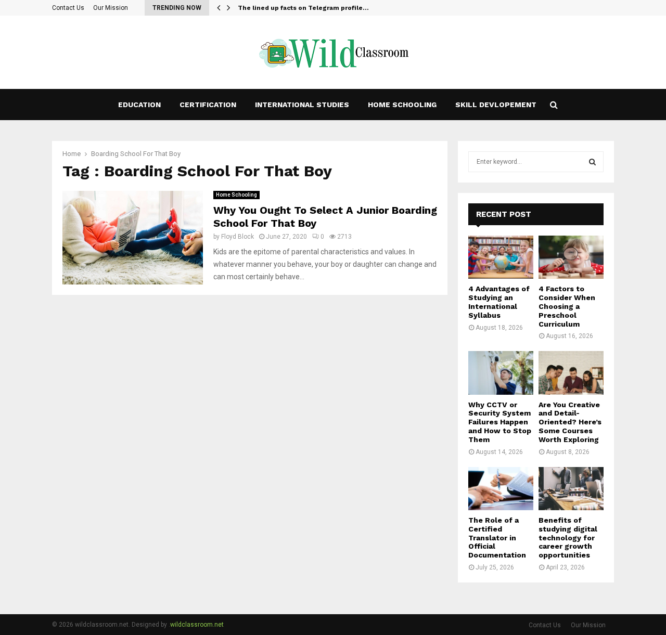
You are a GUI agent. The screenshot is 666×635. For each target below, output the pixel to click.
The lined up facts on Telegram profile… (303, 7)
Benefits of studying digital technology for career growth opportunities (568, 537)
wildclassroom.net (197, 624)
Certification (208, 104)
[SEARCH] (592, 161)
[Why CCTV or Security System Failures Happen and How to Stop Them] (500, 372)
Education (139, 104)
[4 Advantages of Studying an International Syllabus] (500, 257)
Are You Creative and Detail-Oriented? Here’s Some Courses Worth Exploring (570, 422)
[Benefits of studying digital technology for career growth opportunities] (571, 488)
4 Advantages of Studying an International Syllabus (499, 301)
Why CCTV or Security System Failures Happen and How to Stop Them (499, 422)
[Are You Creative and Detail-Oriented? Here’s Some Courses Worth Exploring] (571, 372)
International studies (302, 104)
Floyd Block (237, 236)
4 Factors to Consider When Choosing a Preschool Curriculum (567, 306)
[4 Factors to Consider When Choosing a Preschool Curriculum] (571, 257)
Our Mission (110, 7)
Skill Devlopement (495, 104)
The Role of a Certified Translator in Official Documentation (497, 537)
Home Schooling (402, 104)
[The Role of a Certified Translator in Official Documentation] (500, 488)
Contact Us (68, 7)
